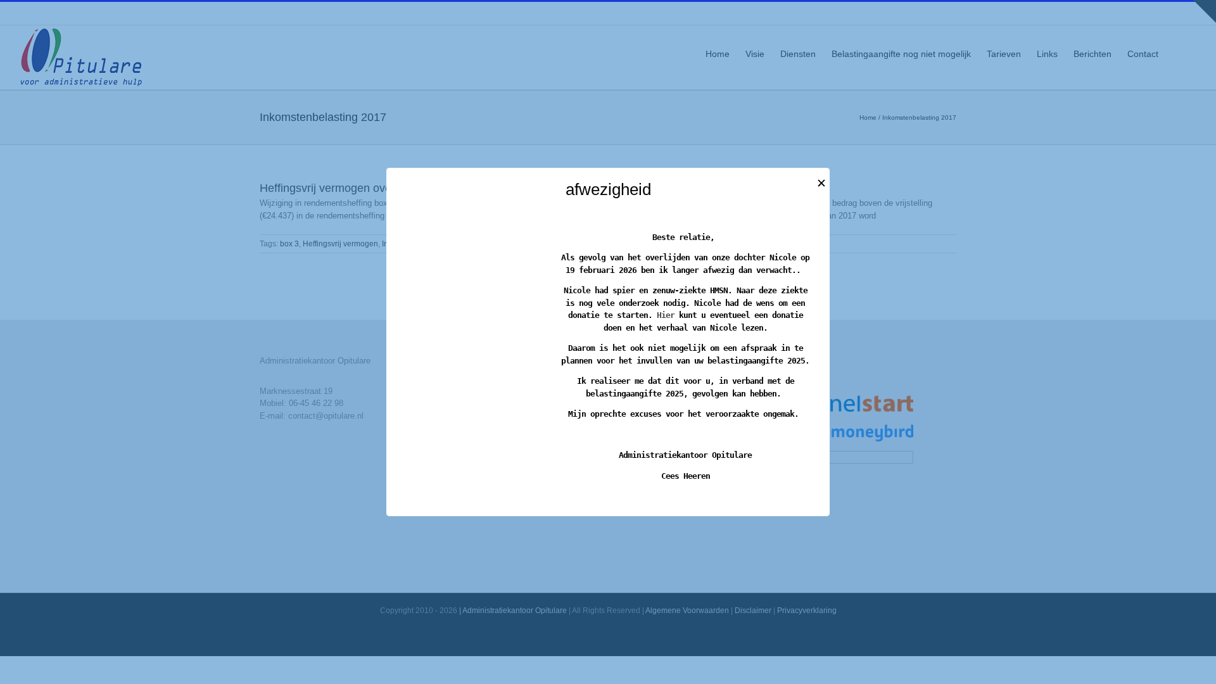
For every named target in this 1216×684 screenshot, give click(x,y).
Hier (665, 315)
